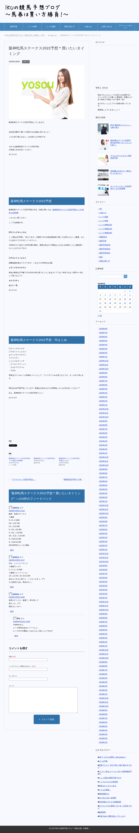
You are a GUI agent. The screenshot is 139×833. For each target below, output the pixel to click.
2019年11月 (103, 654)
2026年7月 (103, 333)
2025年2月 (103, 401)
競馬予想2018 (104, 245)
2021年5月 (103, 582)
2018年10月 (103, 706)
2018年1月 (103, 742)
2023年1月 (103, 501)
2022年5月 (103, 533)
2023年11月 (103, 461)
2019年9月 (103, 662)
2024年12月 (103, 409)
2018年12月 (103, 698)
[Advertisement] (27, 174)
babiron (16, 508)
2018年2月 (103, 738)
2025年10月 (103, 369)
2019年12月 (103, 650)
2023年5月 (103, 485)
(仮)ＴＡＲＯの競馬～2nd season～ (112, 757)
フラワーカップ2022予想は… (23, 479)
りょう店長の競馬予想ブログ (110, 778)
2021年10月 (103, 562)
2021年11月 (103, 558)
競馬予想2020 (104, 249)
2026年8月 (103, 329)
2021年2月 (103, 594)
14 (120, 299)
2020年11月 (103, 606)
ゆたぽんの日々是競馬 (107, 798)
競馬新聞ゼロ (104, 794)
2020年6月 (103, 626)
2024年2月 (103, 449)
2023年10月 (103, 465)
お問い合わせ (107, 26)
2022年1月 (103, 550)
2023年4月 (103, 489)
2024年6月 (103, 433)
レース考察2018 (105, 225)
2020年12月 (103, 602)
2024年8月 (103, 425)
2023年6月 (103, 481)
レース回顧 (51, 26)
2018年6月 (103, 722)
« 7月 (100, 316)
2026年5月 (103, 341)
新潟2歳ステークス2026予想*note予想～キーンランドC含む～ (121, 142)
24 (100, 307)
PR (100, 209)
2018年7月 (103, 718)
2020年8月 (103, 618)
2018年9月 (103, 710)
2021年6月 (103, 578)
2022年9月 (103, 517)
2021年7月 (103, 574)
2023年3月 (103, 493)
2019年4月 (103, 682)
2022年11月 (103, 509)
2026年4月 (103, 345)
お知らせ (88, 26)
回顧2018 (103, 237)
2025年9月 (103, 373)
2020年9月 (103, 614)
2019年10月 (103, 658)
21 (120, 303)
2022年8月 (103, 521)
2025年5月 (103, 389)
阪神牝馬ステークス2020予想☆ (44, 458)
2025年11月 (103, 365)
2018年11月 (103, 702)
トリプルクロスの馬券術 (108, 782)
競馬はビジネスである (107, 786)
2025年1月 (103, 405)
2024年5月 (103, 437)
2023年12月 (103, 457)
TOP (25, 35)
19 (110, 303)
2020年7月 (103, 622)
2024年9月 (103, 421)
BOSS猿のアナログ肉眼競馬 (110, 802)
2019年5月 (103, 678)
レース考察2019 (105, 229)
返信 (12, 550)
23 (130, 303)
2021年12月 (103, 554)
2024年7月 (103, 429)
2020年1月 (103, 646)
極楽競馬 (102, 812)
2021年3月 (103, 590)
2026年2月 (103, 353)
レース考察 (32, 26)
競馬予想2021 (104, 253)
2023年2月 (103, 497)
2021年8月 (103, 570)
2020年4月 (103, 634)
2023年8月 (103, 473)
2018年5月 (103, 726)
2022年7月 (103, 525)
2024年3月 (103, 445)
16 (130, 299)
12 (110, 299)
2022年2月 (103, 546)
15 (125, 299)
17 (100, 303)
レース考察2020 (105, 233)
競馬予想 (13, 26)
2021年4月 (103, 586)
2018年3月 (103, 734)
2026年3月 (103, 349)
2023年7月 (103, 477)
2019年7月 (103, 670)
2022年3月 (103, 542)
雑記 (101, 257)
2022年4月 (103, 538)
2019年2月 (103, 690)
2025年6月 (103, 385)
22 (125, 303)
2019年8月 (103, 666)
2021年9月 (103, 566)
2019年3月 (103, 686)
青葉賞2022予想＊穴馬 (72, 479)
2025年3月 (103, 397)
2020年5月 (103, 630)
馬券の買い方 (69, 26)
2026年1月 (103, 357)
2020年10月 (103, 610)
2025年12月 (103, 361)
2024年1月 (103, 453)
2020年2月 (103, 642)
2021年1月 (103, 598)
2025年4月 (103, 393)
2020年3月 (103, 638)
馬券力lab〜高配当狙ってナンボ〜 (112, 816)
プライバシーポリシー (125, 27)
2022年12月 (103, 505)
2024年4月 (103, 441)
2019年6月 (103, 674)
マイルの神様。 (105, 790)
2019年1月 (103, 694)
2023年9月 (103, 469)
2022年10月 (103, 513)
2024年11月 (103, 413)
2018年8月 (103, 714)
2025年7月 (103, 381)
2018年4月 (103, 730)
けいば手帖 (103, 761)
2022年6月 (103, 529)
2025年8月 (103, 377)
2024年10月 (103, 417)
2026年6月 (103, 337)
